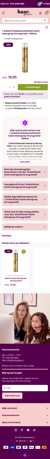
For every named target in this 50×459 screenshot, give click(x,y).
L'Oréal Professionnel (16, 275)
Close (25, 408)
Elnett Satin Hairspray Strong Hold (15, 279)
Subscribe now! (12, 395)
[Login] (40, 13)
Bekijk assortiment (3, 13)
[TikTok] (34, 430)
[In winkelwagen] (23, 251)
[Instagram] (16, 430)
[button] (45, 27)
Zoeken (45, 20)
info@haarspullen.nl (15, 360)
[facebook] (28, 430)
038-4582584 (12, 357)
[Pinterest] (22, 430)
